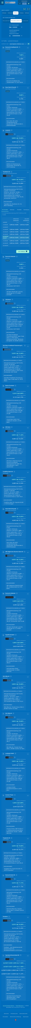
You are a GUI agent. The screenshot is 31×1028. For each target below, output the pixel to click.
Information (24, 1)
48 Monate (10, 12)
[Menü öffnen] (2, 2)
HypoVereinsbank (9, 634)
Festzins (7, 51)
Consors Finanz (9, 795)
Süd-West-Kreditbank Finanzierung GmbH (13, 345)
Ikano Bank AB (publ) (10, 87)
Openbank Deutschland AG (12, 955)
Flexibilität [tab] (19, 209)
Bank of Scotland (9, 385)
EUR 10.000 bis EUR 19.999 (16, 20)
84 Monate (27, 12)
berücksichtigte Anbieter (8, 1005)
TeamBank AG (6, 171)
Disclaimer (5, 1016)
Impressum (26, 1016)
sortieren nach (5, 43)
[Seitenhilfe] (29, 4)
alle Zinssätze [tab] (5, 209)
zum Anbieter (22, 251)
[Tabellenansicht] (20, 4)
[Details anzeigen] (27, 47)
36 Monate (4, 12)
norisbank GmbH (9, 753)
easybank (7, 130)
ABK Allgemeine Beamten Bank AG (14, 551)
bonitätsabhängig (9, 134)
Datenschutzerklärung (15, 1016)
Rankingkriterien (20, 1005)
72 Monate (21, 12)
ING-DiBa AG (6, 676)
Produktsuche (14, 1013)
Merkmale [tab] (12, 209)
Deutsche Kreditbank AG (11, 47)
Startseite (6, 1013)
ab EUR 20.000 (25, 20)
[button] (16, 65)
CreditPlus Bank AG (8, 471)
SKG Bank (7, 427)
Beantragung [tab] (26, 209)
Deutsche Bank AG (10, 875)
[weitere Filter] (24, 9)
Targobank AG (6, 838)
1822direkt (8, 299)
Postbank (5, 916)
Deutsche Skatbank (10, 256)
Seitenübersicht (23, 1013)
